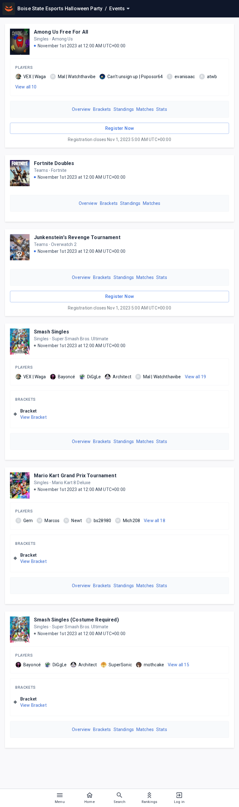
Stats (161, 109)
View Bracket (33, 417)
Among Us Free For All (61, 32)
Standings (124, 109)
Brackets (102, 109)
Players (24, 67)
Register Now (119, 128)
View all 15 (178, 664)
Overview (81, 109)
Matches (145, 109)
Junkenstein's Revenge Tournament (77, 237)
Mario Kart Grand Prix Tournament (75, 476)
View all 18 (154, 520)
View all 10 (26, 86)
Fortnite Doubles (54, 163)
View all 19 (195, 376)
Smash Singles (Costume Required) (76, 620)
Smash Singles (51, 332)
